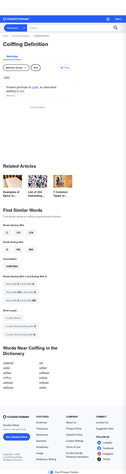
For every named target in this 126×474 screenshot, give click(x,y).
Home (5, 36)
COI (31, 232)
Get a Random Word (16, 436)
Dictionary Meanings (21, 36)
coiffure (43, 377)
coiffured (8, 382)
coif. (22, 91)
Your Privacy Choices (66, 472)
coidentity (8, 363)
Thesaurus (42, 428)
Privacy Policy (74, 428)
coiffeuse (44, 372)
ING (31, 249)
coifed (6, 368)
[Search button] (117, 28)
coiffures (44, 382)
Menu (118, 19)
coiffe (35, 87)
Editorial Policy (74, 434)
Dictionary (12, 28)
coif (41, 363)
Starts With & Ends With (20, 284)
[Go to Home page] (16, 19)
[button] (108, 19)
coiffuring (8, 387)
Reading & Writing (46, 459)
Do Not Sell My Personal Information (77, 455)
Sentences (42, 434)
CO (18, 232)
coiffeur (7, 372)
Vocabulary (42, 447)
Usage (39, 453)
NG (18, 249)
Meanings (12, 56)
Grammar (41, 441)
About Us (71, 422)
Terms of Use (73, 447)
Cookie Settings (74, 441)
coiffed (43, 368)
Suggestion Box (104, 428)
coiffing (12, 266)
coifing (42, 387)
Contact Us (102, 422)
